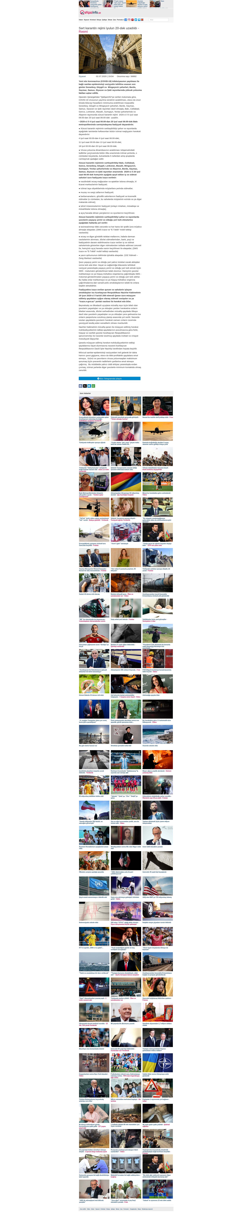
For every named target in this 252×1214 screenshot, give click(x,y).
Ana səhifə (83, 1209)
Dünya (99, 20)
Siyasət (86, 20)
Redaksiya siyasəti (147, 1209)
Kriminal (93, 20)
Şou (114, 20)
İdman (110, 20)
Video (88, 1209)
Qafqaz (104, 20)
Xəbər (81, 20)
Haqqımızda (133, 1209)
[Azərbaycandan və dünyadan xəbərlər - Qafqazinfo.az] (90, 12)
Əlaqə (139, 1209)
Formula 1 (120, 20)
